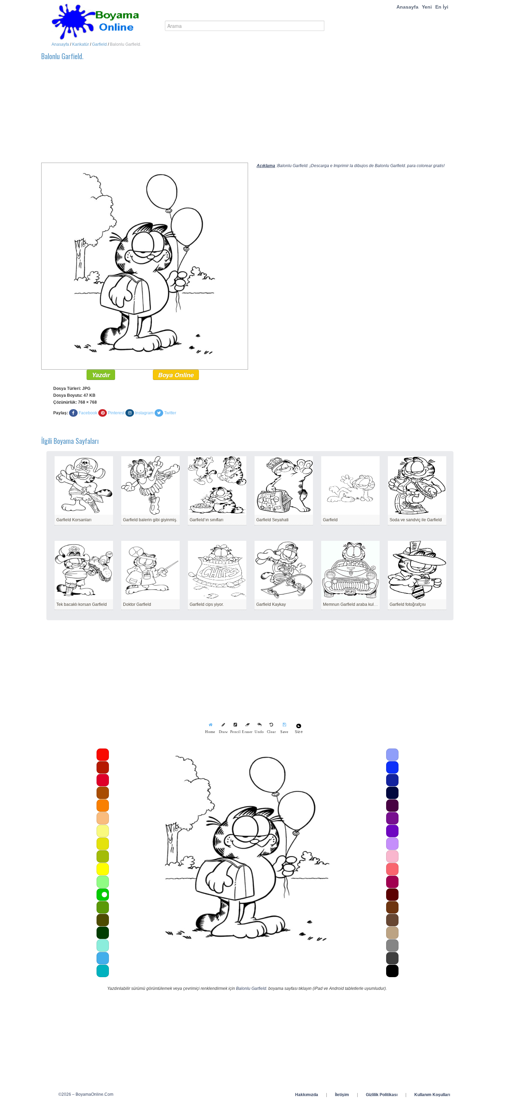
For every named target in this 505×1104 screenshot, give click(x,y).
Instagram (144, 413)
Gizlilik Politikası (381, 1094)
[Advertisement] (247, 114)
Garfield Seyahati (272, 519)
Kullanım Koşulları (432, 1094)
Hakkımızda (306, 1094)
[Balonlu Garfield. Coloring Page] (144, 265)
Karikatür (80, 44)
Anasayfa (407, 7)
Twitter (170, 413)
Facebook (88, 413)
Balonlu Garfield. (251, 988)
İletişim (342, 1094)
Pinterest (116, 413)
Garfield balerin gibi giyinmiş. (150, 519)
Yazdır (101, 374)
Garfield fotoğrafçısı (408, 604)
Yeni (427, 7)
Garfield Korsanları (73, 519)
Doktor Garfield (137, 604)
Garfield (99, 44)
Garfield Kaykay (271, 604)
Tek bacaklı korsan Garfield (81, 604)
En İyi (441, 7)
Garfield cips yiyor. (207, 604)
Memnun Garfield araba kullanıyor (354, 604)
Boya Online (176, 374)
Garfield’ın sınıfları (206, 519)
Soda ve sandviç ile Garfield (416, 519)
